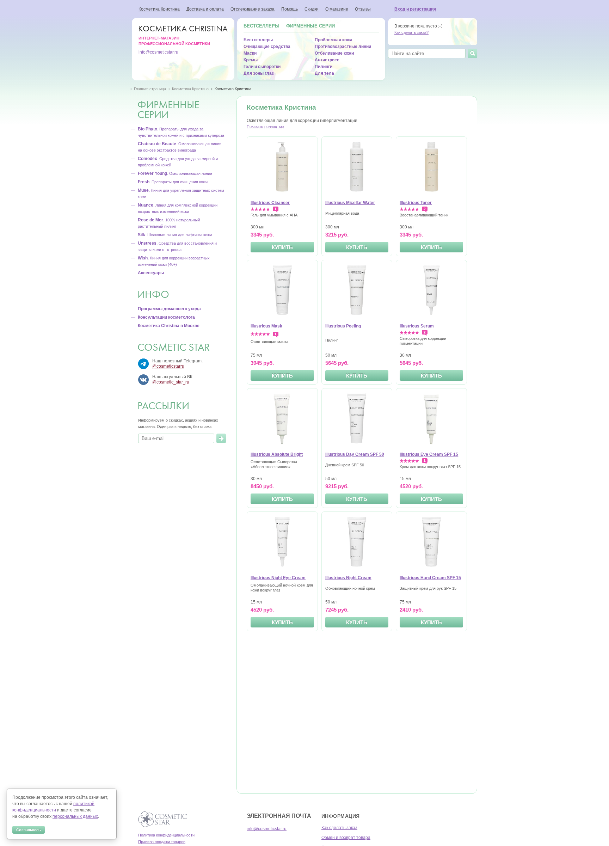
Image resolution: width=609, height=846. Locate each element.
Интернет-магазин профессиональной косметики (183, 35)
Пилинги (323, 66)
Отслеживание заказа (252, 9)
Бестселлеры (261, 26)
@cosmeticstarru (168, 366)
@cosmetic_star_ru (170, 382)
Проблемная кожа (333, 39)
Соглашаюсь (28, 830)
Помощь (289, 9)
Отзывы (363, 9)
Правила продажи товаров (161, 842)
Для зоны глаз (259, 73)
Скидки (311, 9)
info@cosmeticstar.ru (158, 52)
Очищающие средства (267, 46)
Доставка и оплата (205, 9)
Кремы (251, 59)
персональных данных (75, 816)
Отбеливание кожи (334, 53)
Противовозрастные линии (343, 46)
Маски (250, 53)
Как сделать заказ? (411, 32)
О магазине (336, 9)
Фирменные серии (310, 26)
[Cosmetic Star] (162, 819)
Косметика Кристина (159, 9)
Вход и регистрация (415, 9)
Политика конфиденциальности (166, 835)
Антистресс (327, 59)
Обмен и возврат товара (345, 837)
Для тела (324, 73)
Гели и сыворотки (262, 66)
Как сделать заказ (339, 827)
